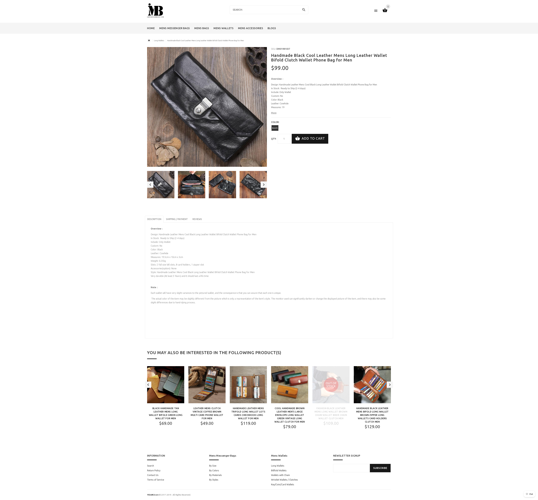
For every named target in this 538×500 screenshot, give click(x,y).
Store (153, 495)
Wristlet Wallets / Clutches (284, 479)
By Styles (213, 479)
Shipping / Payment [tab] (177, 219)
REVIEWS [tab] (197, 219)
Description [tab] (154, 219)
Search (150, 465)
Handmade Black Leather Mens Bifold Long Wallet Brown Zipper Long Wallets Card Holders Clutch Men (372, 415)
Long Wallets (159, 40)
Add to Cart (313, 138)
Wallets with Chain (280, 475)
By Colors (214, 470)
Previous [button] (150, 184)
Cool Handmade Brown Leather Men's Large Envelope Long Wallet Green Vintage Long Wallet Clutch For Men (289, 415)
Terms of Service (155, 479)
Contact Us (152, 475)
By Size (212, 465)
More (273, 113)
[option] (160, 184)
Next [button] (264, 184)
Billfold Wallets (279, 470)
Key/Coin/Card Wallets (282, 484)
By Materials (215, 475)
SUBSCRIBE (380, 468)
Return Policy (153, 470)
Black (275, 128)
